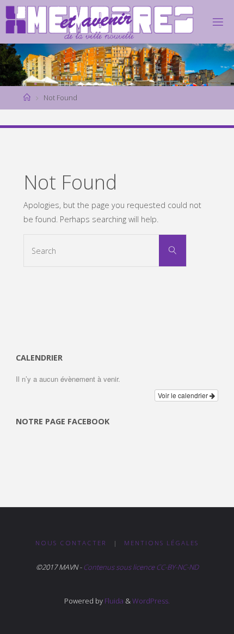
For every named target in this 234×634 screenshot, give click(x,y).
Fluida (113, 601)
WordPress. (151, 601)
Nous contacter (71, 543)
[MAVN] (100, 21)
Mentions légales (161, 543)
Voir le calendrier (184, 395)
